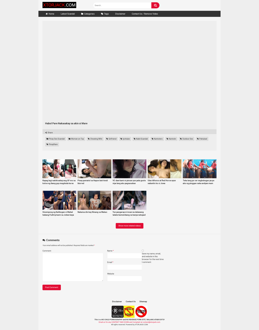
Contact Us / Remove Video (145, 14)
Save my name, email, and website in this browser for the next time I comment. (153, 258)
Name (110, 251)
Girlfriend (112, 139)
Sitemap (143, 301)
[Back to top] (250, 322)
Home (51, 14)
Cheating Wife (96, 139)
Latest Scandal (68, 14)
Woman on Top (77, 139)
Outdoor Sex (187, 139)
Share (50, 133)
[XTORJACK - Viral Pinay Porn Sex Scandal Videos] (59, 5)
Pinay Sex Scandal (57, 139)
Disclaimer (120, 14)
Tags (106, 14)
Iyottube (126, 139)
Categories (89, 14)
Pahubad (203, 139)
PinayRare (53, 144)
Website (110, 274)
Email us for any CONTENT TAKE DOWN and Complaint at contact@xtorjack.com (129, 322)
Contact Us (131, 301)
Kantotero (158, 139)
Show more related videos (129, 226)
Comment (46, 251)
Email (110, 262)
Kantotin (172, 139)
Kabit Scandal (142, 139)
